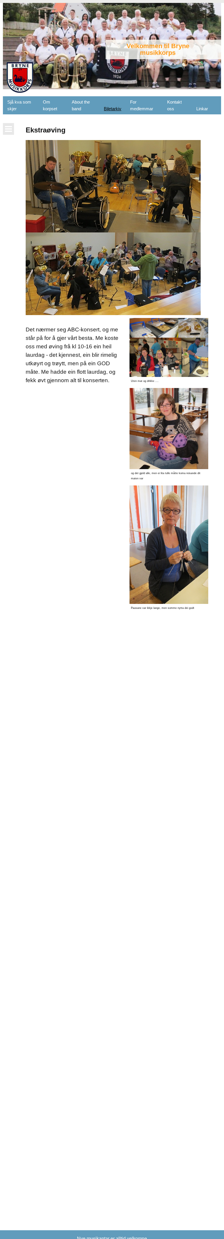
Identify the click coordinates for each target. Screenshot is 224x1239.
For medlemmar (141, 105)
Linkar (202, 108)
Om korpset (50, 105)
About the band (81, 105)
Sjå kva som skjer (19, 105)
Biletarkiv (112, 108)
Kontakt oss (174, 105)
